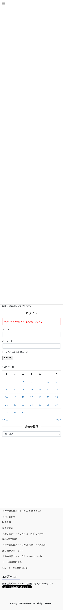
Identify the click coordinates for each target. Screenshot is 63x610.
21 (6, 404)
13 (56, 389)
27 (56, 404)
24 (31, 404)
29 (15, 412)
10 (31, 389)
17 (31, 397)
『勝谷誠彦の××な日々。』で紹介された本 (23, 533)
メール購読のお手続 (12, 561)
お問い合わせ (8, 516)
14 (6, 397)
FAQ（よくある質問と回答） (16, 567)
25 (40, 404)
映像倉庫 (6, 522)
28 (6, 412)
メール (5, 329)
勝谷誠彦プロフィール (13, 550)
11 (40, 389)
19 (48, 397)
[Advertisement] (31, 471)
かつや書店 (7, 527)
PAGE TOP (58, 589)
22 (15, 404)
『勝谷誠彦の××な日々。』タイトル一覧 (22, 556)
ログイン (8, 358)
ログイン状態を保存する (16, 352)
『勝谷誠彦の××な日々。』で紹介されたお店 (24, 544)
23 (23, 404)
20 (56, 397)
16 (23, 397)
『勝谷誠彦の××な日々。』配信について (22, 510)
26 (48, 404)
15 (15, 397)
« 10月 (5, 419)
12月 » (58, 419)
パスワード (7, 340)
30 (23, 412)
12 (48, 389)
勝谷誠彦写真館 (9, 539)
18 (40, 397)
